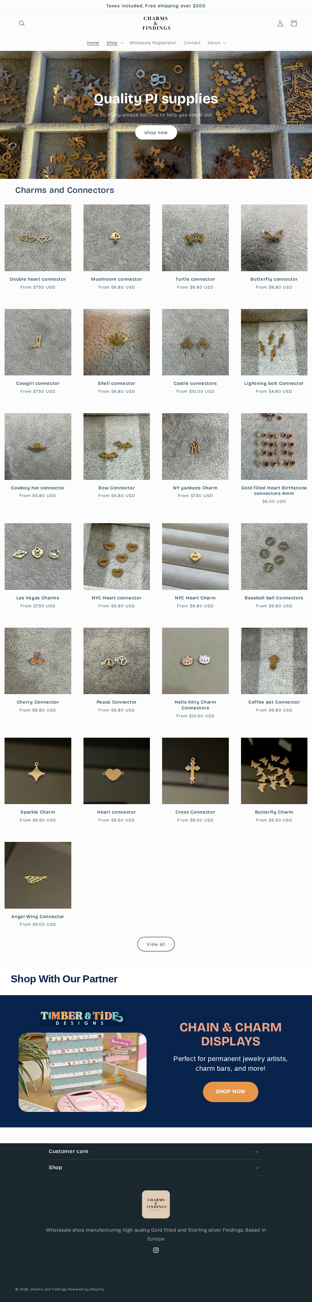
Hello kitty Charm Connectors (195, 705)
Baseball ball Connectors (274, 598)
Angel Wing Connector (37, 916)
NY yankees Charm (195, 488)
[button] (22, 23)
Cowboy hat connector (38, 488)
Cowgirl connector (38, 383)
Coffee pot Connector (274, 702)
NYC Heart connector (116, 598)
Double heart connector (38, 279)
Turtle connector (195, 279)
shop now (156, 132)
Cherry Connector (38, 702)
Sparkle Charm (37, 812)
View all (156, 944)
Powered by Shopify (86, 1289)
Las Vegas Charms (37, 598)
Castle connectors (195, 383)
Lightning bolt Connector (274, 383)
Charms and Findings (48, 1289)
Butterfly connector (274, 279)
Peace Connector (117, 702)
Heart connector (116, 812)
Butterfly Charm (274, 812)
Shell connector (116, 383)
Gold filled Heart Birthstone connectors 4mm (274, 490)
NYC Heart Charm (195, 598)
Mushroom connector (116, 279)
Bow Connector (116, 488)
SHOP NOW (231, 1091)
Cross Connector (195, 812)
